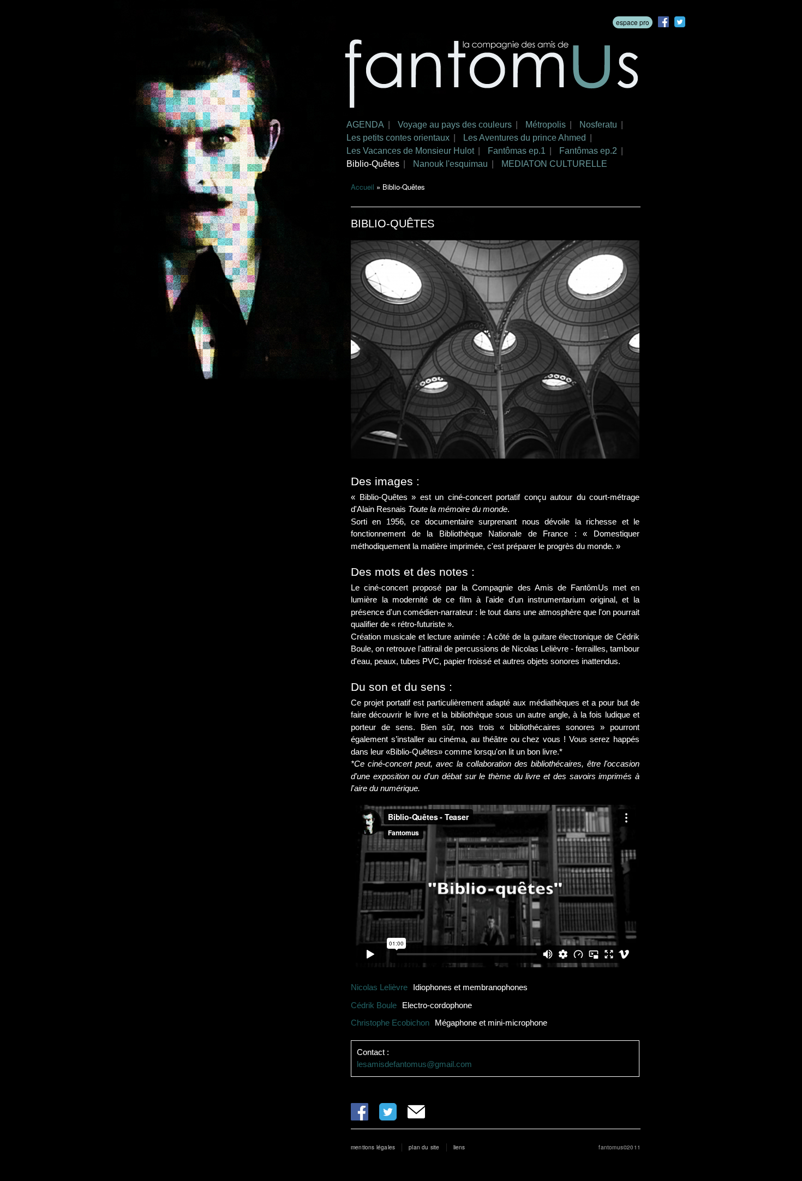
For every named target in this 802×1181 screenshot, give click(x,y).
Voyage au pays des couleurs (455, 124)
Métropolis (545, 124)
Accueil (362, 187)
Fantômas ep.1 (517, 150)
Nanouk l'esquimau (450, 163)
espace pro (632, 22)
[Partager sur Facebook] (359, 1111)
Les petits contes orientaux (398, 137)
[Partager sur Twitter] (388, 1111)
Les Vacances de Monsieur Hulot (410, 150)
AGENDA (365, 124)
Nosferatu (598, 124)
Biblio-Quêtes (372, 163)
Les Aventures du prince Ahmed (524, 137)
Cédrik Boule (374, 1005)
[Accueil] (492, 75)
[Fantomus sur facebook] (663, 21)
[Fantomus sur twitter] (679, 21)
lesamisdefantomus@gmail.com (414, 1064)
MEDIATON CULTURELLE (554, 163)
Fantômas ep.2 (588, 150)
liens (459, 1147)
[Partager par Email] (416, 1111)
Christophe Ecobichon (390, 1022)
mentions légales (373, 1147)
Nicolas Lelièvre (379, 987)
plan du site (424, 1147)
